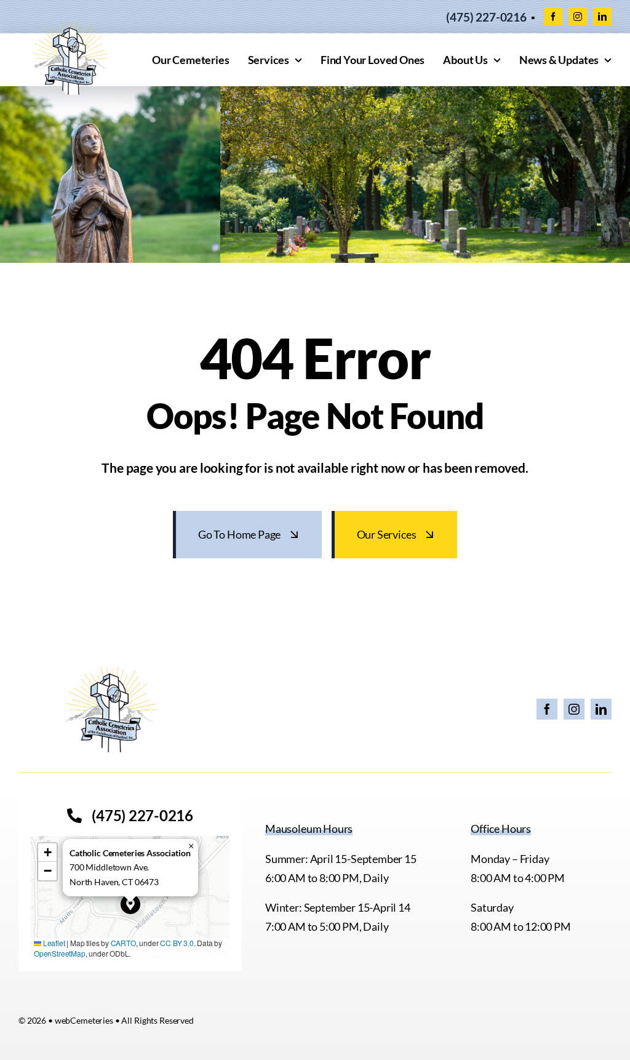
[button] (130, 904)
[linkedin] (602, 16)
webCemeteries (84, 1020)
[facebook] (553, 16)
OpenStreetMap (60, 953)
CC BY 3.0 (176, 943)
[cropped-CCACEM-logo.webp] (71, 27)
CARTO (123, 943)
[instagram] (577, 16)
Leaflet (53, 943)
